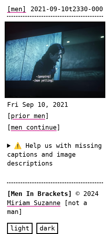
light (19, 228)
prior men (28, 116)
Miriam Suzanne (33, 203)
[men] (16, 9)
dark (47, 228)
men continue (34, 127)
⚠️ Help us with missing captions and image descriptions (54, 154)
